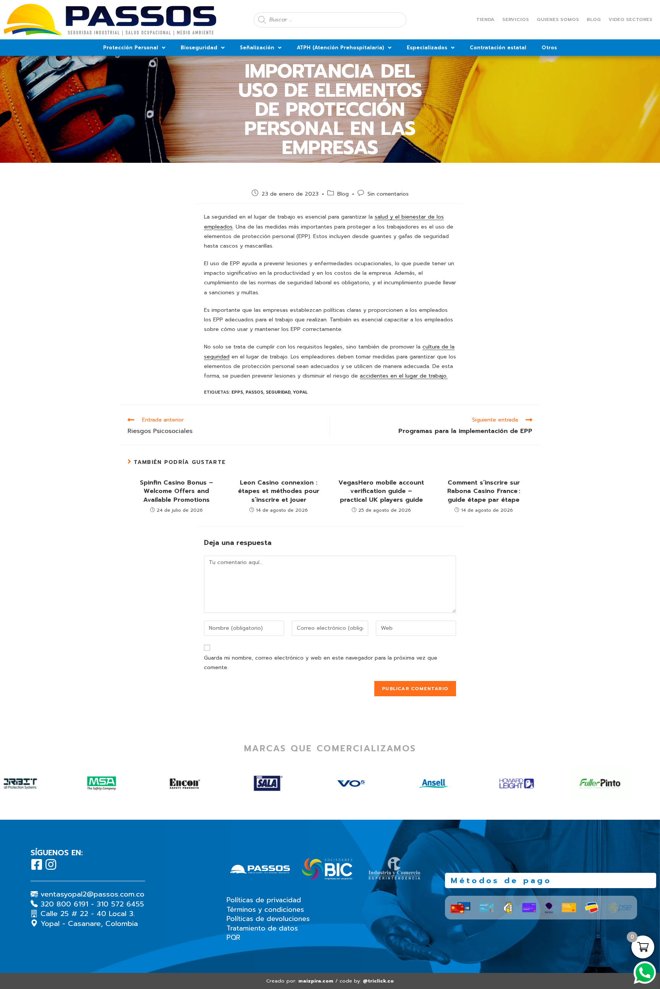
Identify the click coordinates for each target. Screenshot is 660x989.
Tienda (485, 19)
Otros (549, 47)
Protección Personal (130, 47)
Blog (594, 19)
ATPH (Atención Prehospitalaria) (340, 47)
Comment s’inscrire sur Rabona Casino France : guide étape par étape (483, 491)
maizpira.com (315, 980)
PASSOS (254, 392)
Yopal (300, 392)
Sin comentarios (388, 194)
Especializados (427, 47)
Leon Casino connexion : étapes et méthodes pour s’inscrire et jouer (278, 491)
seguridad (278, 392)
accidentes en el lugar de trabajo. (404, 376)
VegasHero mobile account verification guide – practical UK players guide (381, 491)
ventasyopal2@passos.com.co (92, 894)
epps (237, 392)
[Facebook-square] (37, 864)
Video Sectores (630, 19)
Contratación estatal (498, 47)
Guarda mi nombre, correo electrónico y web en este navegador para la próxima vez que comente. (320, 662)
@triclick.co (378, 980)
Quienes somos (558, 19)
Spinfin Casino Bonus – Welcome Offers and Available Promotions (176, 491)
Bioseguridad (199, 47)
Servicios (515, 19)
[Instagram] (51, 864)
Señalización (257, 47)
